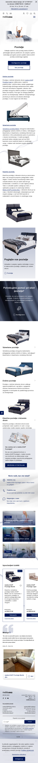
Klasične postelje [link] (9, 172)
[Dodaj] (21, 586)
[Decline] (36, 741)
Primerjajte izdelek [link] (9, 618)
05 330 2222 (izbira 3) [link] (30, 712)
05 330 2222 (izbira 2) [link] (8, 712)
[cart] (31, 14)
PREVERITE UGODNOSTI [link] (19, 9)
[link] (19, 63)
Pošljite (30, 721)
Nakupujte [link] (13, 595)
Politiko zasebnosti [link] (29, 728)
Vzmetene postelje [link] (9, 125)
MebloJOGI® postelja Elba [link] (11, 190)
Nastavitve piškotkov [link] (19, 754)
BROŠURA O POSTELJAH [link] (19, 449)
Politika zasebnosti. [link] (27, 750)
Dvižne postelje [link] (8, 76)
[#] (34, 17)
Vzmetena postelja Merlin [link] (11, 129)
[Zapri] (36, 2)
